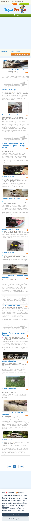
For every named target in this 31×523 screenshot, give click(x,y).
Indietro (10, 466)
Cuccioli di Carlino (9, 361)
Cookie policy (20, 510)
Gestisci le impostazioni (15, 519)
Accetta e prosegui (15, 514)
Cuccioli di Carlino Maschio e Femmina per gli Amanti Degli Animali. (13, 146)
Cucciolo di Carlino (9, 440)
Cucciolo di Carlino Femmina (13, 69)
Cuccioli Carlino (8, 177)
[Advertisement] (15, 33)
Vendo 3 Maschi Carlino (11, 199)
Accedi (14, 3)
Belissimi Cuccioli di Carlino (12, 305)
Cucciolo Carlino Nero (10, 229)
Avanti (21, 466)
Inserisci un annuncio (17, 1)
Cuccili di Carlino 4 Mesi (11, 115)
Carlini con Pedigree (9, 90)
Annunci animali (5, 1)
